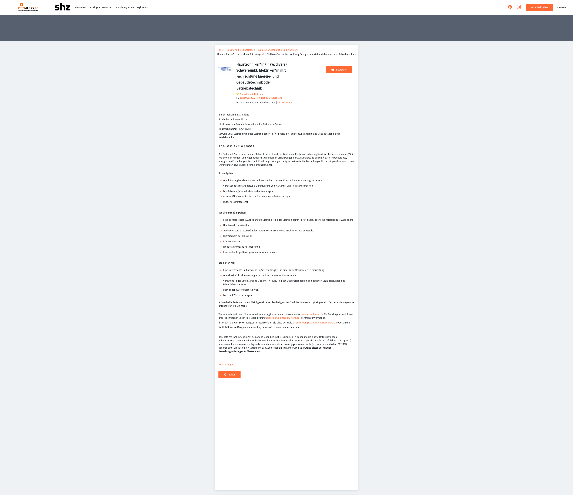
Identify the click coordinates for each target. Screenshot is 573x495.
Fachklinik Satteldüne (252, 94)
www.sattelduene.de (312, 314)
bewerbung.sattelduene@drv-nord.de (316, 322)
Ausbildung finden (125, 7)
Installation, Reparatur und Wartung (277, 50)
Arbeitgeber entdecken (101, 7)
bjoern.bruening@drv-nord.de (283, 317)
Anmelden (562, 7)
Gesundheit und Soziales (240, 50)
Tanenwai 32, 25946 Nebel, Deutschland (261, 97)
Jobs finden (80, 7)
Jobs (220, 50)
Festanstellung (285, 102)
